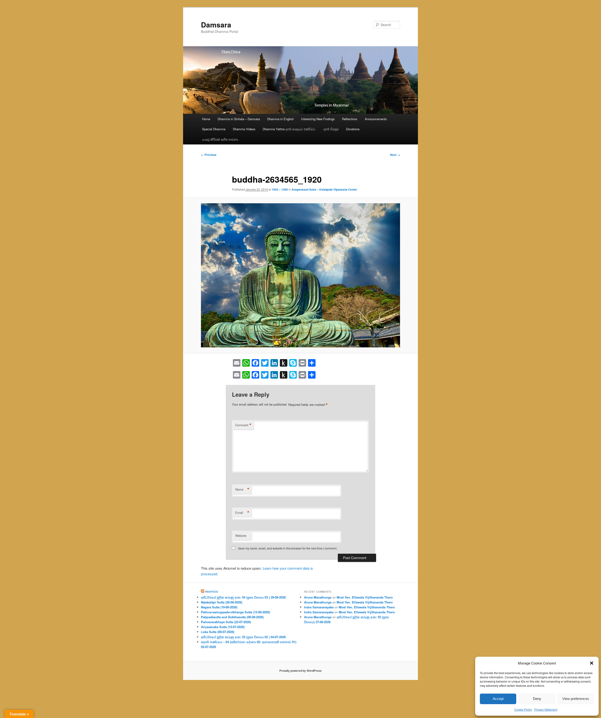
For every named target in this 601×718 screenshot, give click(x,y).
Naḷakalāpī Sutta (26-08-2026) (221, 602)
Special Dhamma (213, 129)
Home (206, 119)
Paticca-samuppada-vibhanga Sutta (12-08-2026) (235, 612)
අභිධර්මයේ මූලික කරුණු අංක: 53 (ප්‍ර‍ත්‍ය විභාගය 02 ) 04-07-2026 (243, 637)
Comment (243, 425)
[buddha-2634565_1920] (300, 275)
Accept (498, 699)
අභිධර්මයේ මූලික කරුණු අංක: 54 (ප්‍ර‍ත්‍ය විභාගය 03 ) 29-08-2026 (243, 597)
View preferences (575, 699)
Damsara (216, 24)
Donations (353, 129)
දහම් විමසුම (331, 129)
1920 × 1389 (280, 189)
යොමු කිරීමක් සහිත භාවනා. (220, 139)
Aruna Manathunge (317, 597)
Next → (395, 155)
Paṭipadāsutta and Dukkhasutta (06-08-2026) (232, 617)
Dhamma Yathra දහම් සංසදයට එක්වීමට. (289, 129)
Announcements (376, 119)
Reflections (349, 119)
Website (240, 535)
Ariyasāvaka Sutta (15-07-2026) (223, 627)
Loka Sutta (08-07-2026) (217, 632)
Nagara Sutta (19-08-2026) (219, 607)
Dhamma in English (280, 119)
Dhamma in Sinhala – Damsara (239, 119)
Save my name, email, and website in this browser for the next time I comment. (287, 548)
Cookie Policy (523, 709)
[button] (591, 663)
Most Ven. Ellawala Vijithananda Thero (365, 597)
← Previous (208, 155)
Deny (537, 699)
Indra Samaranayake (319, 607)
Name (242, 489)
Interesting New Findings (318, 119)
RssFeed (211, 591)
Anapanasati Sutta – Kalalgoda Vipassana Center (324, 189)
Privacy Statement (545, 709)
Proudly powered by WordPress (300, 670)
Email (242, 512)
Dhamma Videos (244, 129)
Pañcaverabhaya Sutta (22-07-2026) (226, 622)
